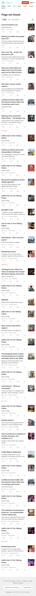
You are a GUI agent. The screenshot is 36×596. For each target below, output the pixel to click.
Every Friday (5, 140)
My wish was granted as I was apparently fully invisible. (10, 185)
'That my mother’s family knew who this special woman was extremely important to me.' (12, 42)
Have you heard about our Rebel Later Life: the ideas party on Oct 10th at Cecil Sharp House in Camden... (11, 70)
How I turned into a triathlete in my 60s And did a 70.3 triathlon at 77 (13, 436)
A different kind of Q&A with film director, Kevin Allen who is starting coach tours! (12, 482)
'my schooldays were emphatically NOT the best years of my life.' (12, 89)
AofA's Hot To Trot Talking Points (11, 137)
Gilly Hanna (9, 124)
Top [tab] (9, 19)
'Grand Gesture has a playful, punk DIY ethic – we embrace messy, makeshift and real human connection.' (12, 121)
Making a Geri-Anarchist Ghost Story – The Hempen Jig (13, 117)
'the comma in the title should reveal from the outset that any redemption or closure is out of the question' (13, 518)
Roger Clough (13, 458)
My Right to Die (7, 210)
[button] (3, 6)
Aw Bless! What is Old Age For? (11, 330)
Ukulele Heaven (7, 420)
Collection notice (18, 583)
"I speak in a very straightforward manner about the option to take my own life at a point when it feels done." (13, 213)
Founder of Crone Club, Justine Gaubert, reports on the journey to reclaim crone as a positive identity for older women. (12, 550)
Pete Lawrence (13, 278)
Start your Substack (13, 587)
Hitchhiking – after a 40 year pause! (12, 239)
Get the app (27, 587)
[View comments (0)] (11, 79)
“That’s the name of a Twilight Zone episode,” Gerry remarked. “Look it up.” (12, 392)
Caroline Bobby (13, 216)
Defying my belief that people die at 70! (12, 37)
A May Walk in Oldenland (11, 452)
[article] (18, 28)
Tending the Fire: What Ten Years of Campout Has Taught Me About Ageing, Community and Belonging (13, 272)
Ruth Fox (10, 244)
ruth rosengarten (14, 521)
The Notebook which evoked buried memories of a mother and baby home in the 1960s (12, 356)
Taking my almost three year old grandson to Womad (12, 151)
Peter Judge (9, 61)
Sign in (32, 2)
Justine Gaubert (13, 258)
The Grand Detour (7, 487)
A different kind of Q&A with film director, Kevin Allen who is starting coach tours (12, 102)
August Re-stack (6, 27)
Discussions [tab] (15, 19)
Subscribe (25, 2)
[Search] (33, 19)
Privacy (25, 581)
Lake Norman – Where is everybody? (10, 387)
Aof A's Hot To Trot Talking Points (11, 225)
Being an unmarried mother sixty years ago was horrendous (12, 362)
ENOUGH (4, 300)
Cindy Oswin (12, 332)
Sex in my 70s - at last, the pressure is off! (11, 53)
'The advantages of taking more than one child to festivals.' (13, 155)
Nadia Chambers (14, 427)
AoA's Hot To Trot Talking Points (11, 313)
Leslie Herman (12, 395)
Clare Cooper (10, 92)
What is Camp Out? (7, 276)
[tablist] (10, 19)
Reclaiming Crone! (8, 252)
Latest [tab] (4, 19)
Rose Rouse (9, 29)
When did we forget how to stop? (12, 302)
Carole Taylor (12, 365)
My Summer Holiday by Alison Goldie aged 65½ (13, 181)
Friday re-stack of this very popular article (12, 442)
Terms (30, 581)
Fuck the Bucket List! (9, 25)
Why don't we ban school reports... (11, 85)
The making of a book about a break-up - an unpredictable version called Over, (12, 512)
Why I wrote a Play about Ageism (11, 327)
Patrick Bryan (13, 304)
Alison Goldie (13, 188)
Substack (9, 592)
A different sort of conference (10, 75)
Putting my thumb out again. (10, 242)
